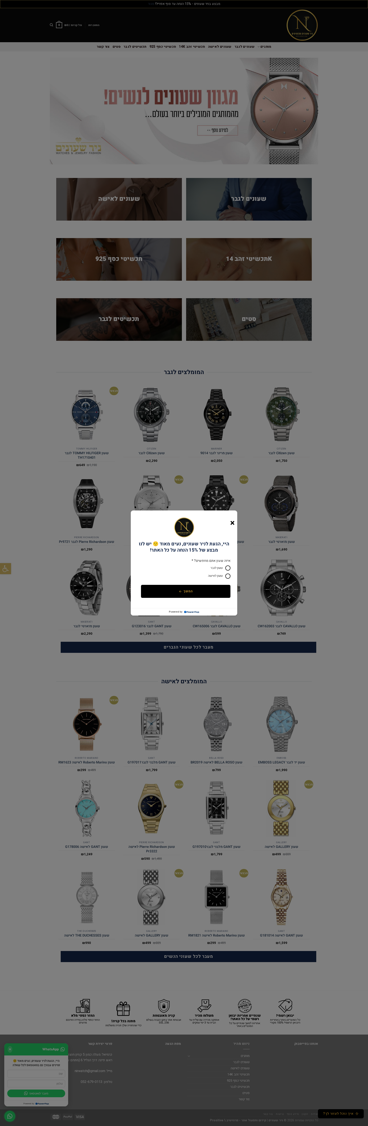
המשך (188, 591)
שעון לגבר (216, 568)
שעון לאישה (215, 576)
